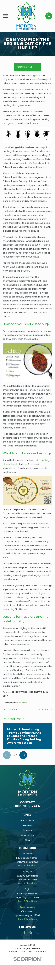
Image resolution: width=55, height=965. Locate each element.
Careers (27, 830)
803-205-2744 (27, 806)
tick (48, 385)
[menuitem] (13, 951)
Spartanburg (27, 907)
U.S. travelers (25, 89)
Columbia (27, 853)
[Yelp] (30, 932)
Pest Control (27, 820)
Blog (27, 840)
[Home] (26, 16)
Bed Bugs (22, 702)
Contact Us (25, 66)
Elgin (27, 889)
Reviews (27, 825)
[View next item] (23, 755)
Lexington (27, 871)
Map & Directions (27, 865)
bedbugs (31, 75)
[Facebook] (24, 932)
